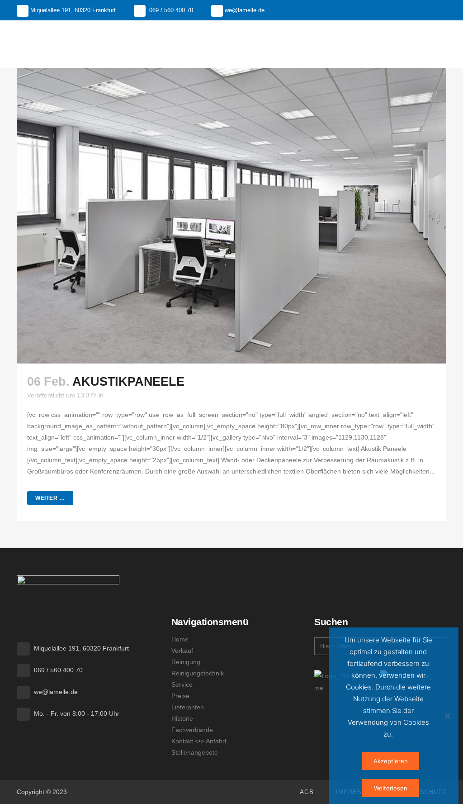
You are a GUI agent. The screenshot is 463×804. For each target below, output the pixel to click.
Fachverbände (192, 730)
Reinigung (185, 662)
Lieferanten (187, 707)
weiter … (50, 498)
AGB (307, 792)
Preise (180, 696)
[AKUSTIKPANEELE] (231, 216)
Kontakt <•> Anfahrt (199, 741)
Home (180, 639)
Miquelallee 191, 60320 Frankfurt (73, 10)
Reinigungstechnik (197, 673)
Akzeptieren (390, 761)
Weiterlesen (390, 788)
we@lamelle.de (245, 10)
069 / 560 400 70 (171, 10)
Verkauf (182, 650)
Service (182, 684)
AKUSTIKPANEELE (128, 381)
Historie (182, 718)
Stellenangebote (194, 752)
